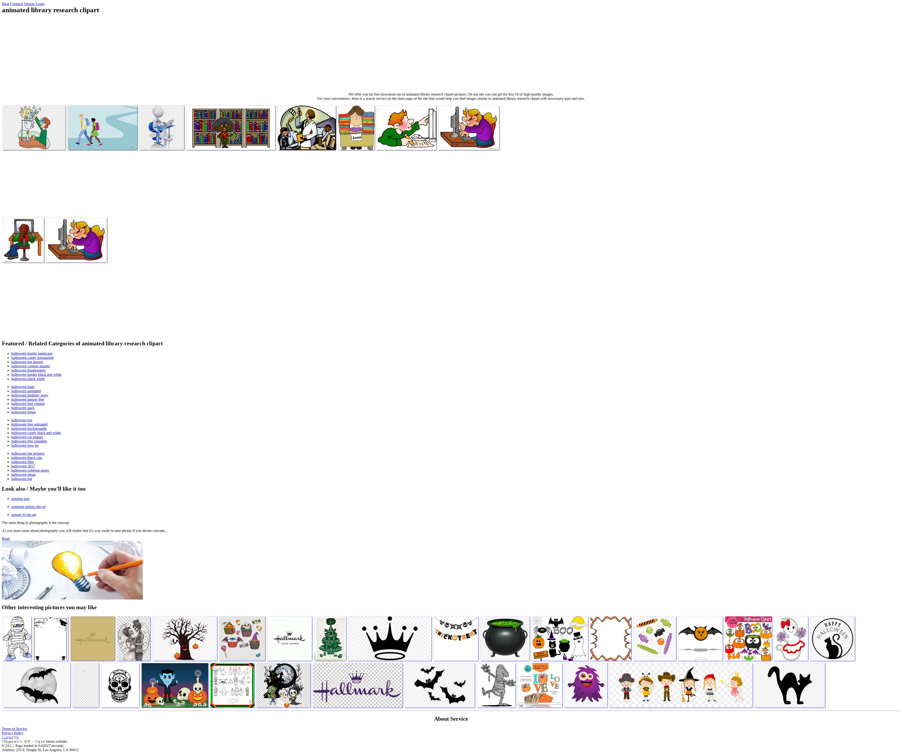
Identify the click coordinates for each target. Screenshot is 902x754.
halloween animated (26, 391)
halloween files (22, 462)
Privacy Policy (12, 733)
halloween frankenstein (28, 370)
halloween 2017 (23, 466)
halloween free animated (29, 424)
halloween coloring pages (30, 470)
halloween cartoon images (30, 366)
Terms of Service (14, 729)
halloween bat (21, 479)
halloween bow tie (25, 445)
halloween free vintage (28, 404)
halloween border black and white (36, 375)
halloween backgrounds (29, 429)
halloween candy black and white (36, 433)
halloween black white (28, 379)
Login (39, 4)
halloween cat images (27, 437)
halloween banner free (27, 399)
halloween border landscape (32, 353)
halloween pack (23, 408)
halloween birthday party (29, 395)
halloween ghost (23, 475)
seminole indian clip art (28, 507)
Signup (29, 4)
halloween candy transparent (32, 358)
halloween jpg (21, 420)
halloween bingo (23, 412)
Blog (5, 4)
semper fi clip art (23, 515)
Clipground (23, 740)
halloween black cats (26, 458)
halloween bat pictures (27, 453)
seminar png (20, 499)
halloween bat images (27, 362)
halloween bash (22, 387)
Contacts (16, 4)
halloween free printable (29, 441)
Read (6, 539)
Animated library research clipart (26, 143)
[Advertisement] (451, 53)
